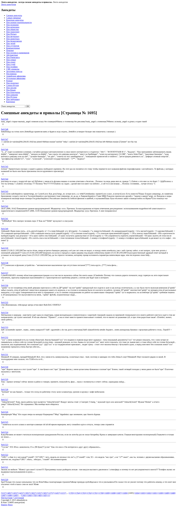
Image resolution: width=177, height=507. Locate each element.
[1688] (172, 493)
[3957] (28, 493)
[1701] (95, 493)
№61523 (4, 445)
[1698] (113, 493)
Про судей (10, 64)
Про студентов (12, 46)
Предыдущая (6, 498)
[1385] (24, 495)
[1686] (10, 495)
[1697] (119, 493)
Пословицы (11, 74)
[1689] (167, 493)
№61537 (4, 273)
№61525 (4, 422)
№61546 (4, 149)
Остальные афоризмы (15, 78)
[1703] (84, 493)
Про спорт (10, 62)
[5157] (4, 493)
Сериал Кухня (12, 85)
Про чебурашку (13, 99)
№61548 (4, 129)
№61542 (4, 206)
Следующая (18, 498)
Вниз (10, 505)
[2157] (64, 493)
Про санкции (12, 95)
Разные (9, 81)
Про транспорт (12, 32)
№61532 (4, 337)
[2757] (52, 493)
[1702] (90, 493)
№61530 (4, 367)
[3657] (34, 493)
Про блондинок (13, 92)
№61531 (4, 354)
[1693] (143, 493)
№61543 (4, 191)
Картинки (10, 102)
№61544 (4, 179)
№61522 (4, 455)
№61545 (4, 166)
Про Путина (11, 97)
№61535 (4, 302)
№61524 (4, 432)
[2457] (58, 493)
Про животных (13, 39)
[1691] (155, 493)
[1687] (4, 495)
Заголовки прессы (14, 71)
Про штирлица (12, 27)
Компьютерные (13, 48)
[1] (49, 495)
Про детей (10, 43)
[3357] (40, 493)
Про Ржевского (13, 57)
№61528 (4, 389)
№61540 (4, 229)
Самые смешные (13, 18)
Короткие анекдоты (15, 20)
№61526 (4, 412)
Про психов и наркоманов (17, 53)
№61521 (4, 467)
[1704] (78, 493)
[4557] (16, 493)
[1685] (16, 495)
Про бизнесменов (14, 41)
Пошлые (10, 50)
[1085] (30, 495)
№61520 (4, 480)
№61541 (4, 219)
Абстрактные (12, 55)
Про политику (12, 83)
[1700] (101, 493)
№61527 (4, 400)
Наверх (4, 505)
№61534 (4, 313)
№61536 (4, 285)
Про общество (12, 29)
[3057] (46, 493)
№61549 (4, 119)
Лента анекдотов (8, 4)
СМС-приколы (12, 69)
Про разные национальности (19, 22)
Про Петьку (11, 34)
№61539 (4, 248)
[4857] (10, 493)
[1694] (137, 493)
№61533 (4, 327)
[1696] (125, 493)
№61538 (4, 263)
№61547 (4, 139)
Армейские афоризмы (16, 76)
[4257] (22, 493)
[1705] (72, 493)
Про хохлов (11, 88)
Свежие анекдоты (14, 15)
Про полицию (12, 25)
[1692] (149, 493)
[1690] (161, 493)
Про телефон (12, 67)
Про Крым (11, 90)
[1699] (107, 493)
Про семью (11, 60)
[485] (40, 495)
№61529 (4, 379)
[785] (35, 495)
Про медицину (12, 36)
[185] (45, 495)
